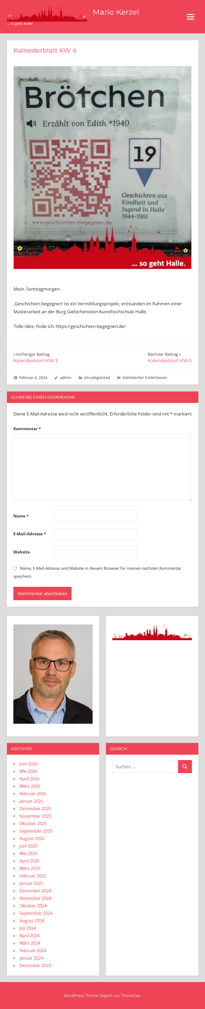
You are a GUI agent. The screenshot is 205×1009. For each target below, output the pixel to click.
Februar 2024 (32, 950)
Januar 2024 (31, 958)
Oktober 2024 (33, 906)
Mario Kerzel (116, 12)
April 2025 (29, 861)
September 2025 (36, 831)
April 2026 (29, 779)
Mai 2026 (28, 771)
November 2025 (35, 816)
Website (21, 552)
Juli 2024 (27, 928)
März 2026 (29, 786)
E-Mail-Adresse (29, 533)
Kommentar (27, 428)
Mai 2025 (28, 853)
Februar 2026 (32, 794)
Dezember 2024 (35, 891)
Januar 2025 (31, 883)
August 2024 (31, 921)
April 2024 (29, 936)
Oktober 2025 (33, 823)
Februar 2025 (32, 876)
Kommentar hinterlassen (145, 377)
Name (21, 516)
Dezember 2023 (35, 965)
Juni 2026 (28, 764)
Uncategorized (97, 377)
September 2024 (36, 913)
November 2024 (35, 898)
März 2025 (29, 868)
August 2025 (31, 838)
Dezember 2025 (35, 809)
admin (66, 377)
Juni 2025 (28, 846)
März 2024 (29, 943)
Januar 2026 (31, 801)
